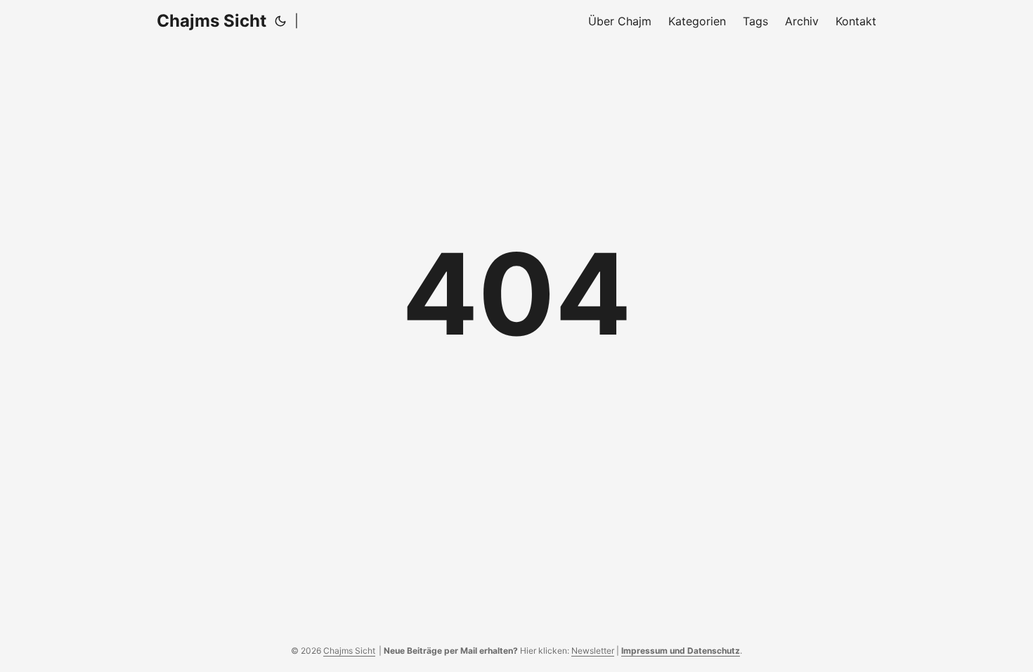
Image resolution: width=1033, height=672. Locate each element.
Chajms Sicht (211, 21)
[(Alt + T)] (280, 21)
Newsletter (592, 650)
